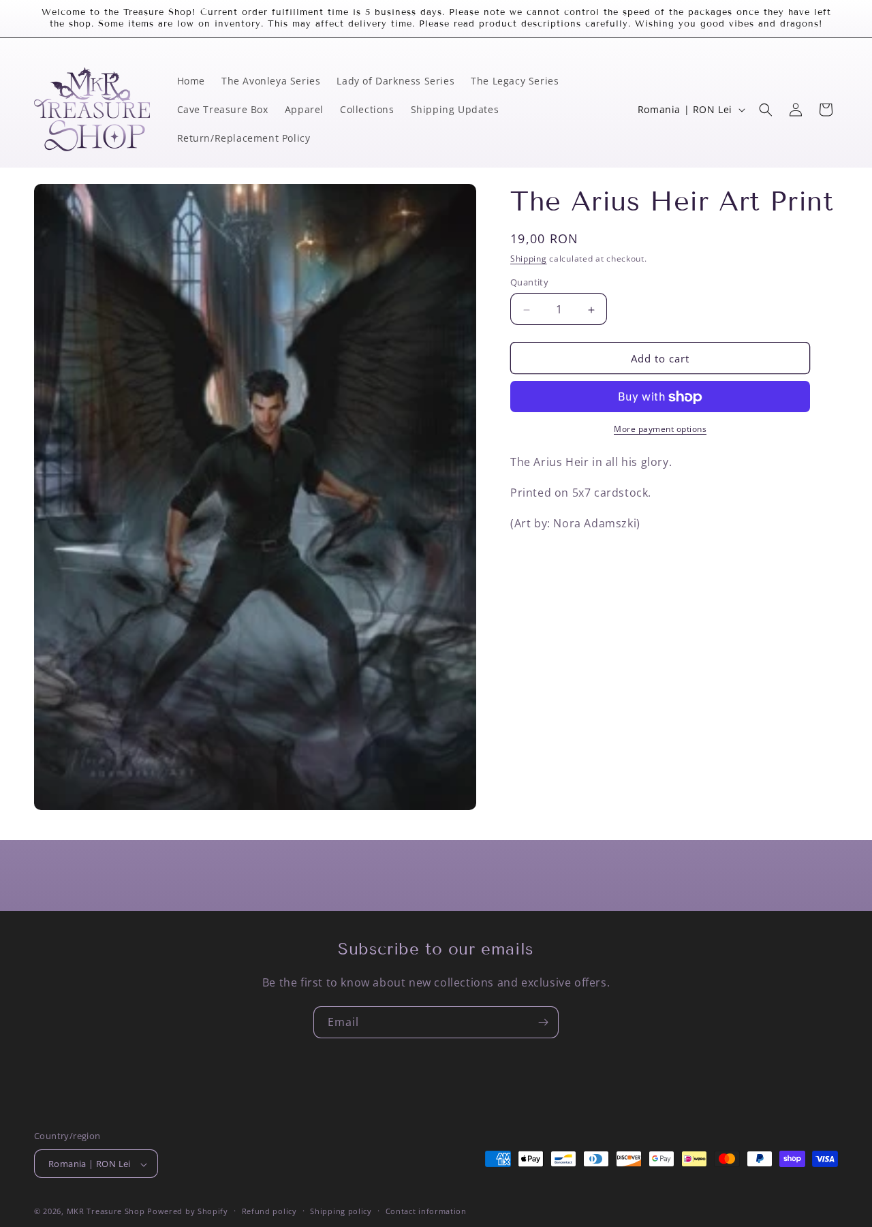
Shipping (528, 258)
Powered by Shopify (187, 1212)
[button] (766, 110)
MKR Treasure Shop (106, 1212)
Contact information (426, 1211)
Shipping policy (341, 1211)
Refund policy (269, 1211)
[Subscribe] (543, 1022)
